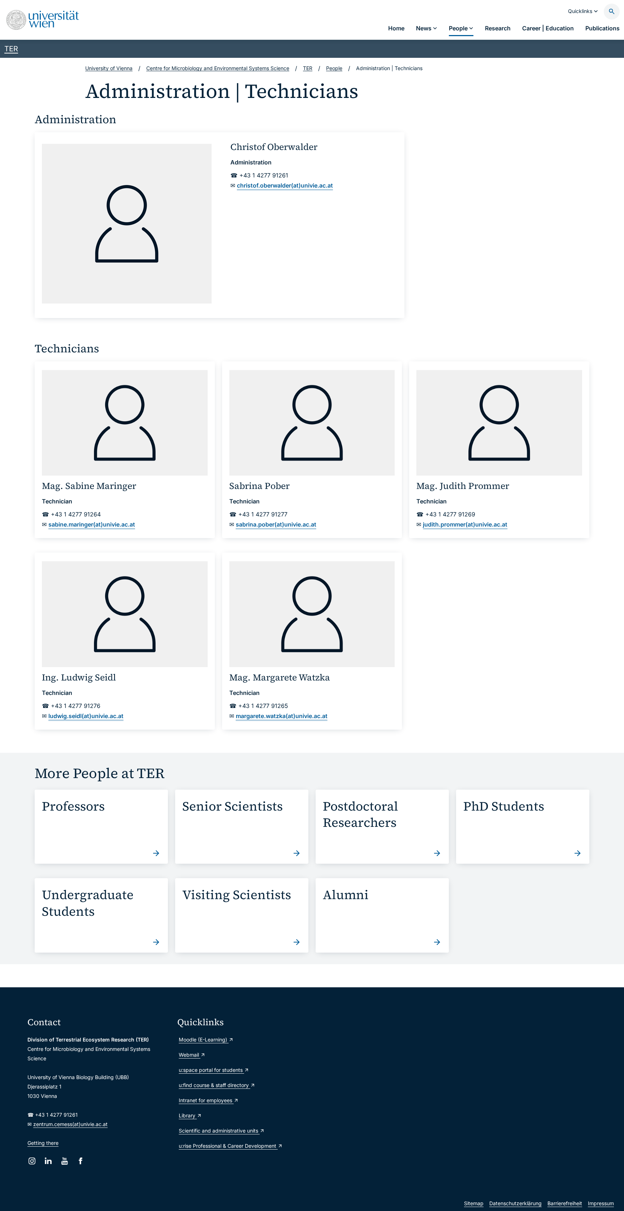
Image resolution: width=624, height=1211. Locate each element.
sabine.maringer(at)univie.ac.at (91, 524)
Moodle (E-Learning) (204, 1039)
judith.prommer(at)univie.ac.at (465, 524)
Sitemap (474, 1203)
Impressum (601, 1203)
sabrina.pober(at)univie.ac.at (276, 524)
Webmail (189, 1055)
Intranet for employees (206, 1100)
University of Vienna (109, 68)
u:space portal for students (211, 1070)
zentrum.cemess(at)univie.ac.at (70, 1124)
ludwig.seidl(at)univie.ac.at (86, 716)
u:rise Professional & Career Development (228, 1146)
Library (188, 1115)
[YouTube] (64, 1161)
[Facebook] (80, 1161)
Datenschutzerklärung (515, 1203)
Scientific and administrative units (219, 1131)
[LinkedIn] (48, 1161)
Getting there (42, 1143)
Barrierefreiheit (564, 1203)
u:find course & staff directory (214, 1085)
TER (11, 48)
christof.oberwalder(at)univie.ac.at (285, 185)
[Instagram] (32, 1161)
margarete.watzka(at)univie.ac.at (282, 716)
